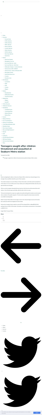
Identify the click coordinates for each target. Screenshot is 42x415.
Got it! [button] (37, 412)
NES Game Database (7, 139)
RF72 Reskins (5, 79)
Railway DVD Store (6, 118)
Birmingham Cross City (9, 61)
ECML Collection (8, 40)
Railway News (7, 115)
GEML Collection (8, 42)
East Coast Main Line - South (10, 63)
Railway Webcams (8, 113)
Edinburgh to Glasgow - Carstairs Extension (13, 66)
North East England (9, 59)
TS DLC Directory (6, 103)
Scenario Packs (8, 39)
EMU (6, 85)
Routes (4, 57)
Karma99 (7, 102)
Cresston (7, 76)
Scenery (4, 116)
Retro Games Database (7, 128)
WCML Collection (8, 52)
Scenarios (5, 37)
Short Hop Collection (9, 53)
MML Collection (8, 44)
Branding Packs (8, 92)
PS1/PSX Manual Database (8, 137)
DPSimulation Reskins (9, 94)
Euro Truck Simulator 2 (7, 120)
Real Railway (5, 107)
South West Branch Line (10, 74)
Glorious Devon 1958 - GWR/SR (11, 68)
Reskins (4, 90)
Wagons (6, 89)
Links (4, 133)
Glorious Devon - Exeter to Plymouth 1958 (13, 70)
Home (4, 35)
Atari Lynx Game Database (8, 141)
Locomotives (7, 81)
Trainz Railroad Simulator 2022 (9, 124)
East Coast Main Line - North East (11, 65)
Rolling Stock (5, 98)
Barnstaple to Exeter (9, 72)
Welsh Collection (8, 50)
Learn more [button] (4, 413)
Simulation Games (6, 126)
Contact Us (5, 135)
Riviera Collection (8, 46)
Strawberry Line (8, 78)
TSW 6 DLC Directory (7, 105)
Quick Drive (7, 55)
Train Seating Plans (8, 111)
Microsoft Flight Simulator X (8, 129)
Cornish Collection (8, 48)
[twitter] (22, 371)
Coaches (6, 87)
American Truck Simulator (8, 122)
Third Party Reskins (9, 96)
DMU (6, 83)
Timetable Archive (8, 109)
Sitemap (4, 131)
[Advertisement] (21, 24)
